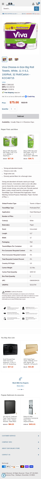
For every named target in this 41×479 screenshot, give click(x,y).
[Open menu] (3, 4)
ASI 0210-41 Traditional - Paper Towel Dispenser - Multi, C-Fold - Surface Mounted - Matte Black (10, 419)
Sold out (20, 116)
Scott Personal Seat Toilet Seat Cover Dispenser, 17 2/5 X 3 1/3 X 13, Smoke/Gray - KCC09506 (10, 361)
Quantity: (5, 109)
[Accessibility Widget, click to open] (3, 475)
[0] (37, 4)
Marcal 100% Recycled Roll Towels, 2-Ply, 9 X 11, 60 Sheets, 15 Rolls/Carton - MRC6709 (31, 153)
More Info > (20, 386)
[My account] (33, 4)
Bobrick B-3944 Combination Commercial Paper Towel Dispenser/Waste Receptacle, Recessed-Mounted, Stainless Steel (31, 419)
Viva (4, 82)
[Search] (36, 8)
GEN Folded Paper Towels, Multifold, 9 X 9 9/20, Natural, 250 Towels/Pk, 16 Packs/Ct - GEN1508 (31, 361)
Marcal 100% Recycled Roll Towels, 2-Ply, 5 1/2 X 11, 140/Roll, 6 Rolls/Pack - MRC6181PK (10, 153)
